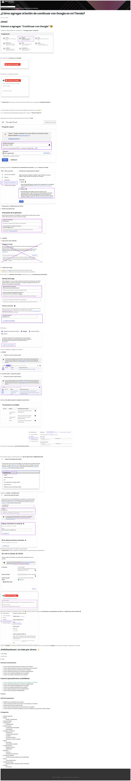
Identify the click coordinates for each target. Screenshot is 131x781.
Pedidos (5, 765)
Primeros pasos (7, 726)
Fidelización (9, 748)
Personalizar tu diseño (12, 744)
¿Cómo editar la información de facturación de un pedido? (18, 707)
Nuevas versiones (7, 716)
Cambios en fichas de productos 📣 (12, 705)
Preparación (9, 729)
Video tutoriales (7, 721)
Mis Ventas (9, 766)
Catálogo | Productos (9, 730)
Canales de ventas (8, 762)
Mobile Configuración (11, 719)
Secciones (8, 742)
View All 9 (3, 693)
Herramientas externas (12, 753)
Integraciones (7, 722)
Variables (8, 735)
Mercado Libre (9, 724)
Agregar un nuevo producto (13, 739)
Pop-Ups (8, 752)
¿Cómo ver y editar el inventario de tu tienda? (15, 674)
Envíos (5, 758)
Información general (12, 8)
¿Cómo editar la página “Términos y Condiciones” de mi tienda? (20, 668)
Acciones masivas (10, 737)
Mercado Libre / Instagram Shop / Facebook (17, 763)
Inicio (2, 8)
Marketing (5, 750)
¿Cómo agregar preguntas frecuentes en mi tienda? (17, 669)
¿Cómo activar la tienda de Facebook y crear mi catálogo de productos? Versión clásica (26, 708)
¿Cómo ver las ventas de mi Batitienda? (13, 690)
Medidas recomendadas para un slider (13, 702)
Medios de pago (10, 747)
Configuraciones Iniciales (12, 727)
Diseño (5, 740)
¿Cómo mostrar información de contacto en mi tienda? (18, 666)
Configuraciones (7, 745)
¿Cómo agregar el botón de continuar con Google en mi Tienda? (20, 682)
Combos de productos (12, 734)
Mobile (5, 717)
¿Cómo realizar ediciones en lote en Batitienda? (16, 688)
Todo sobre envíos (11, 760)
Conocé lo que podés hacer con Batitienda (27, 8)
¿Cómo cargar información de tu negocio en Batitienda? (18, 671)
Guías (4, 8)
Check (5, 653)
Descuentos (9, 732)
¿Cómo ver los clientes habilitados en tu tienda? (16, 673)
